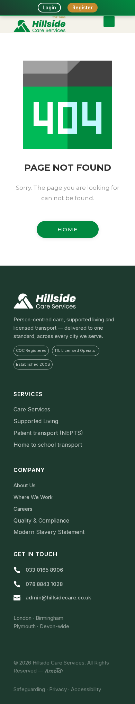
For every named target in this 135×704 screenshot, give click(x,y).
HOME (67, 229)
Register (82, 7)
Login (49, 7)
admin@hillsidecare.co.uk (58, 597)
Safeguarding (29, 689)
